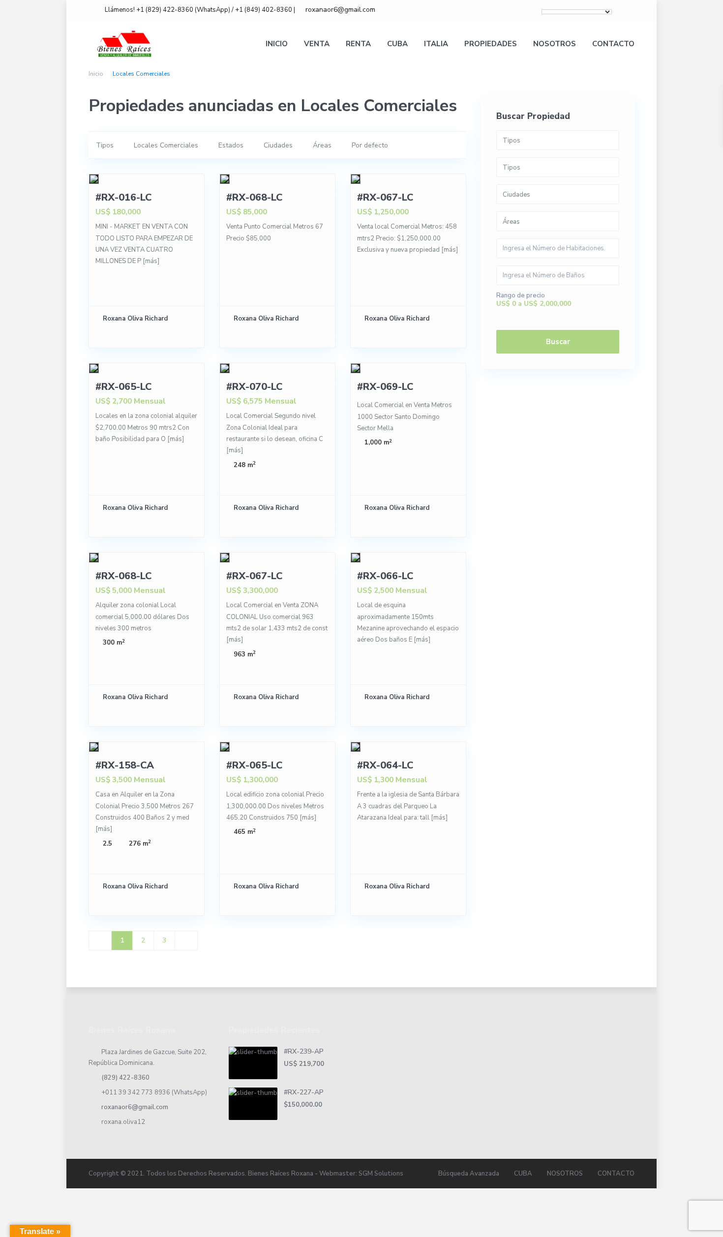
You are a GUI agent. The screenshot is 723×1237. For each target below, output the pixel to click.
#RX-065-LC (123, 386)
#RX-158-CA (124, 765)
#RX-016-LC (123, 197)
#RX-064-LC (385, 765)
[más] (151, 261)
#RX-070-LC (254, 386)
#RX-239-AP (304, 1051)
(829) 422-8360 (125, 1077)
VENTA (317, 44)
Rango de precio (520, 296)
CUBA (397, 44)
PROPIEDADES (490, 44)
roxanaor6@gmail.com (134, 1107)
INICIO (277, 44)
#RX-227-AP (304, 1092)
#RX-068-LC (254, 197)
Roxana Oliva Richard (135, 318)
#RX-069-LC (385, 386)
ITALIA (436, 44)
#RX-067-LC (385, 197)
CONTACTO (613, 44)
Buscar (558, 342)
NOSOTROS (554, 44)
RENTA (358, 44)
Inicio (96, 74)
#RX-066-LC (385, 576)
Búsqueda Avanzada (468, 1173)
